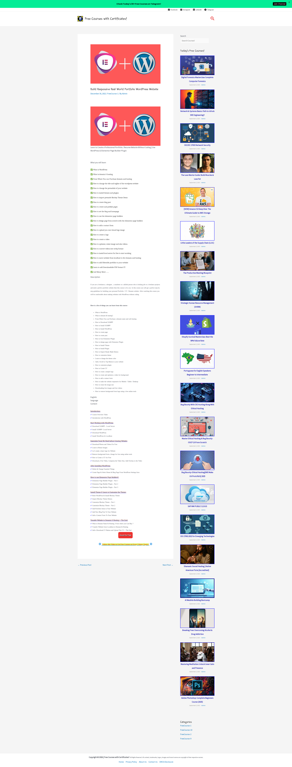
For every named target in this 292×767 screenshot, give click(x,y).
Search (183, 36)
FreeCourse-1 (112, 93)
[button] (212, 19)
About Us (143, 762)
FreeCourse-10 (186, 730)
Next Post (168, 565)
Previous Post (84, 565)
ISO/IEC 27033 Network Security (197, 145)
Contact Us (153, 762)
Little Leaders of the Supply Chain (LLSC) (197, 243)
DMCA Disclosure (166, 762)
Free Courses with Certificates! (106, 18)
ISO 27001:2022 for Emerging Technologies (197, 536)
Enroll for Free (125, 535)
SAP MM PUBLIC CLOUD (197, 506)
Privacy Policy (131, 762)
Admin (203, 85)
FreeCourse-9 (185, 738)
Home (121, 762)
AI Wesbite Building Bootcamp (197, 600)
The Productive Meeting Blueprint (197, 273)
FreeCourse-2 (185, 734)
